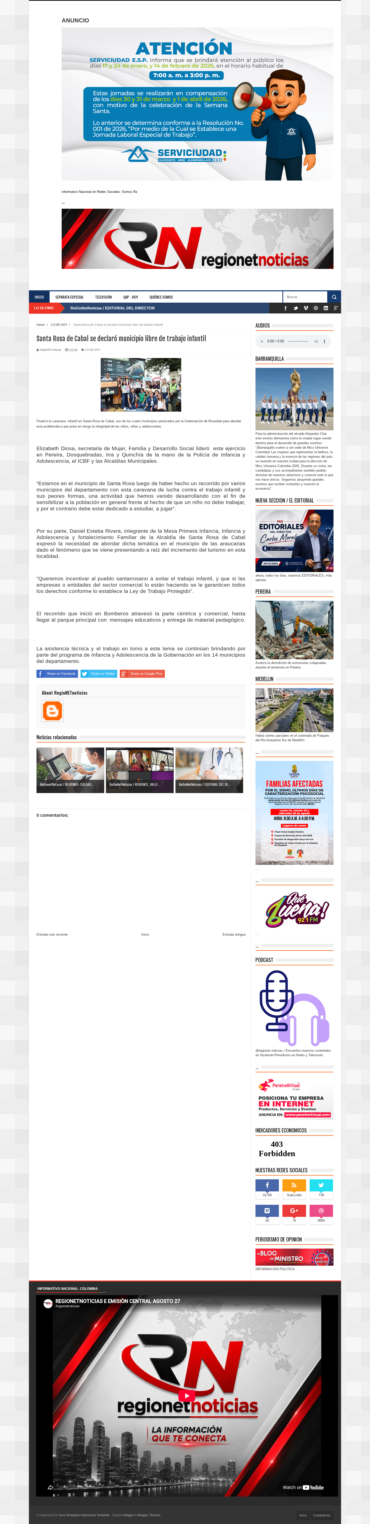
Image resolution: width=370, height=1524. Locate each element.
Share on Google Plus (146, 674)
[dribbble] (316, 308)
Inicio (39, 297)
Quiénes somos (161, 297)
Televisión (103, 297)
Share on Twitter (103, 674)
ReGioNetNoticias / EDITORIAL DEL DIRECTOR (112, 308)
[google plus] (336, 308)
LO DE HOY (92, 349)
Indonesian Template (95, 1515)
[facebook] (286, 308)
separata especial (69, 297)
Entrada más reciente (52, 934)
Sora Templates (69, 1515)
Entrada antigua (234, 934)
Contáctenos (321, 1515)
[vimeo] (306, 308)
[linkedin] (326, 308)
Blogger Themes (149, 1515)
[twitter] (296, 308)
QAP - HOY (130, 297)
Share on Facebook (61, 674)
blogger (129, 1515)
